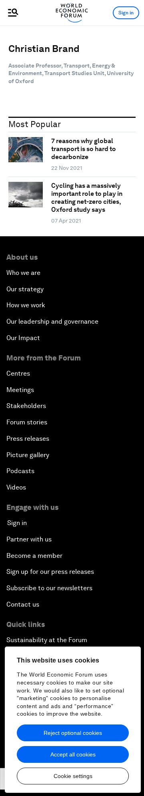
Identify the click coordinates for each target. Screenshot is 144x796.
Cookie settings (73, 776)
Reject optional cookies (73, 733)
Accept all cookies (73, 754)
